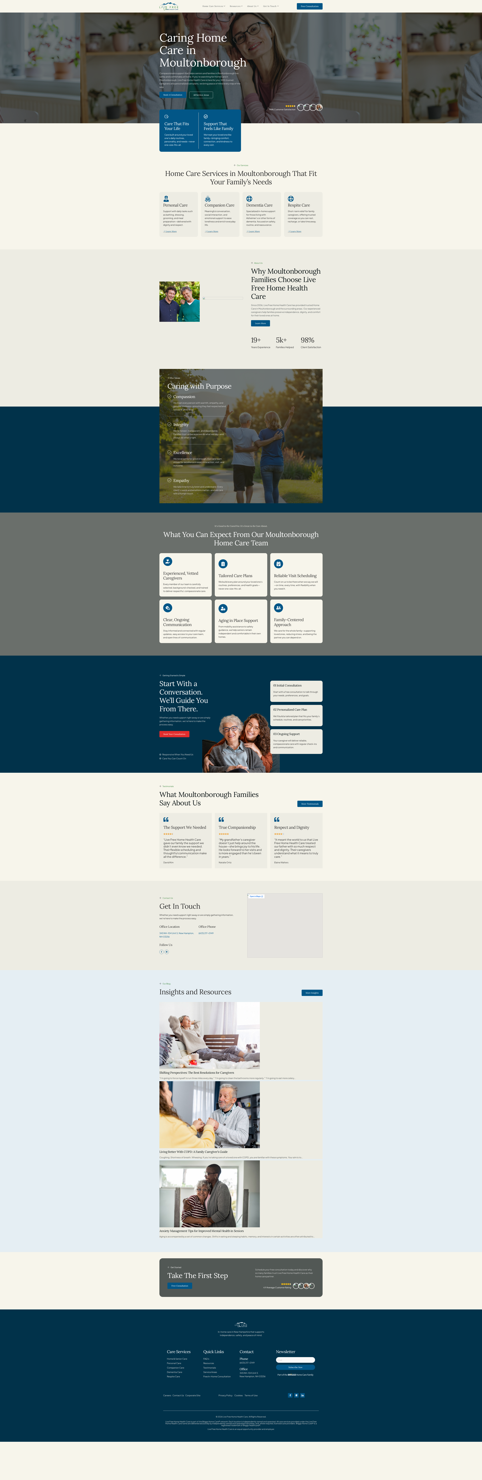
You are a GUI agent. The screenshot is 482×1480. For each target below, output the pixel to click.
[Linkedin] (167, 952)
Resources (235, 6)
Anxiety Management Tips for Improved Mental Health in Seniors (201, 1231)
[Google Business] (296, 1395)
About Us (251, 6)
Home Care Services (212, 6)
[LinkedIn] (302, 1395)
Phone (244, 1359)
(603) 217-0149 (206, 933)
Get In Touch (270, 6)
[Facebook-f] (161, 952)
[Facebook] (290, 1395)
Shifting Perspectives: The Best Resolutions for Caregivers (196, 1073)
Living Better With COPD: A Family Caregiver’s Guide (193, 1152)
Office (244, 1369)
